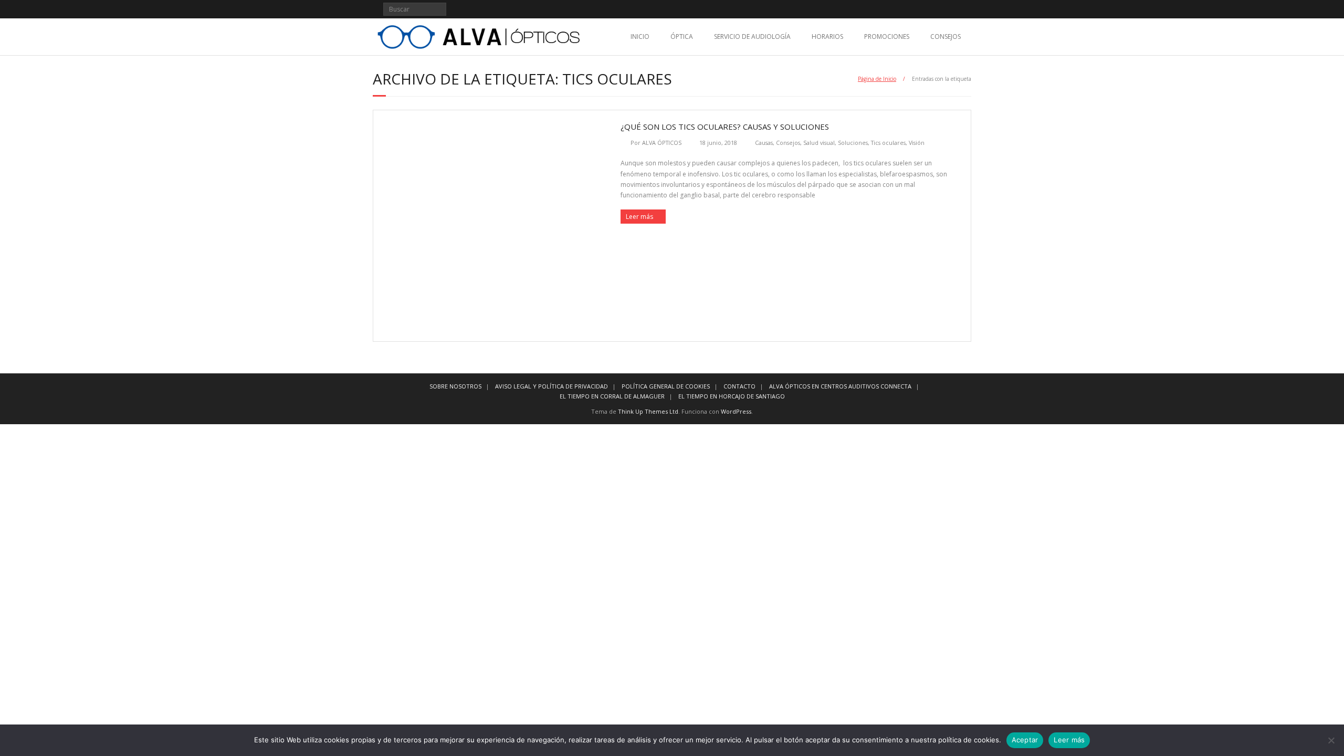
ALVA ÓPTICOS (661, 142)
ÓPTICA (681, 36)
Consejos (788, 142)
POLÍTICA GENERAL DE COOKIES (666, 386)
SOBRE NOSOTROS (455, 386)
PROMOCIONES (886, 36)
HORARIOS (827, 36)
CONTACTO (739, 386)
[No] (1331, 740)
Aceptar (1025, 740)
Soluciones (853, 142)
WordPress (736, 411)
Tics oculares (888, 142)
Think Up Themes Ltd (648, 411)
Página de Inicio (877, 78)
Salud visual (819, 142)
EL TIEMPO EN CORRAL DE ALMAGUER (612, 396)
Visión (917, 142)
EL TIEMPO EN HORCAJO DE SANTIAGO (731, 396)
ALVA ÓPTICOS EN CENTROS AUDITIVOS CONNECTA (840, 386)
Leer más (639, 216)
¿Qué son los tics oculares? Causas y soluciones (725, 126)
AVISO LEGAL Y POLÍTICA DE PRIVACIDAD (551, 386)
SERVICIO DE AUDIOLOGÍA (752, 36)
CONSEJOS (945, 36)
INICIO (640, 36)
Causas (764, 142)
